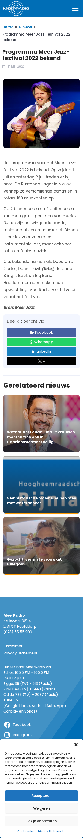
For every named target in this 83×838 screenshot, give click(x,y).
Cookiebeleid (26, 831)
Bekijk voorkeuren (41, 821)
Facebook (44, 332)
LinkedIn (43, 351)
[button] (76, 744)
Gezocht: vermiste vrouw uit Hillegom (34, 562)
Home (7, 27)
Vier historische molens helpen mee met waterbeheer (41, 501)
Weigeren (41, 808)
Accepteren (41, 795)
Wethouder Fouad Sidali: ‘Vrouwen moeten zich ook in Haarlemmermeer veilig (41, 437)
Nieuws (25, 27)
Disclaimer (13, 646)
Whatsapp (43, 342)
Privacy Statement (50, 831)
